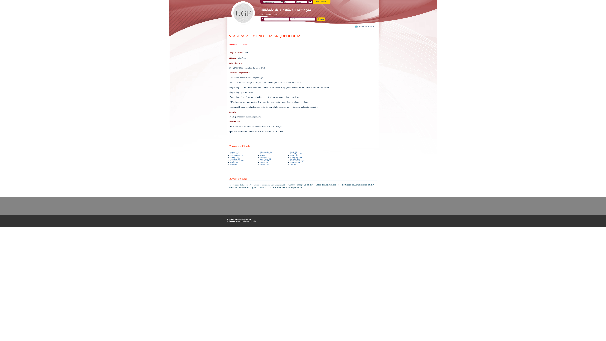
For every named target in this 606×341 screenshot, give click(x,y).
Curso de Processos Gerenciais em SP (269, 185)
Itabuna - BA (264, 157)
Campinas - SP (235, 159)
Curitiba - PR (234, 164)
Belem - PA (234, 154)
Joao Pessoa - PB (265, 159)
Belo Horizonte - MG (237, 155)
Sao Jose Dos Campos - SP (299, 161)
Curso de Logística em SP (327, 185)
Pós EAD (263, 187)
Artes (245, 44)
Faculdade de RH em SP (240, 185)
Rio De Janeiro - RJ (296, 157)
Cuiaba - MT (234, 162)
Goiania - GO (264, 155)
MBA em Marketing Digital (242, 187)
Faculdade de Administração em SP (358, 185)
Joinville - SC (264, 161)
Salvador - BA (295, 159)
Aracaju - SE (234, 152)
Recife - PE (294, 155)
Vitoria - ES (294, 164)
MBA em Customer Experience (286, 187)
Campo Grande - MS (237, 161)
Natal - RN (293, 152)
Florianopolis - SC (266, 152)
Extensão (233, 44)
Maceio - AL (264, 162)
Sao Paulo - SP (295, 162)
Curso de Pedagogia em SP (300, 185)
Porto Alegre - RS (296, 154)
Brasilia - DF (234, 157)
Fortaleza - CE (265, 154)
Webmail (323, 1)
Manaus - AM (264, 164)
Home (317, 1)
